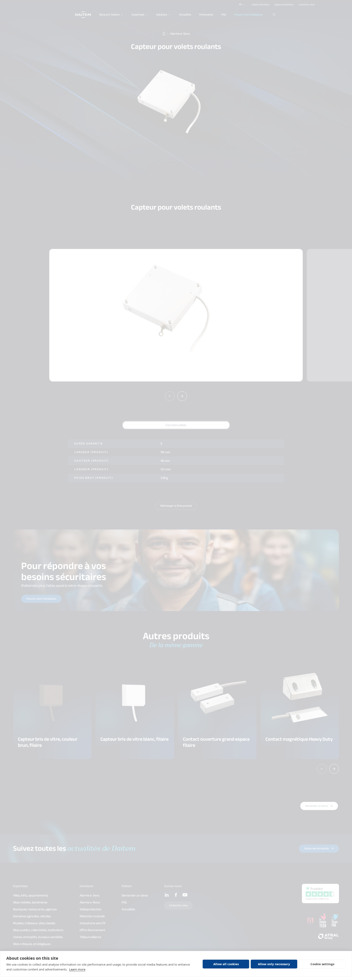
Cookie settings (322, 964)
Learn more (77, 969)
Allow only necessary (274, 964)
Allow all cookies (226, 964)
